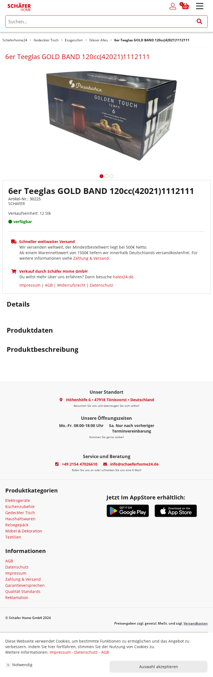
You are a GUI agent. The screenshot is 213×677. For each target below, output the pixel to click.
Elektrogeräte (17, 500)
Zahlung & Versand (91, 258)
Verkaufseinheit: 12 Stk (29, 213)
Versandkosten (196, 623)
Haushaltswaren (20, 518)
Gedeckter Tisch (20, 512)
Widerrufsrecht (71, 285)
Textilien (13, 537)
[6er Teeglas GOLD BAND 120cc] (106, 115)
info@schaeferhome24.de (134, 464)
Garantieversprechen (25, 585)
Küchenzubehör (20, 506)
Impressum (29, 285)
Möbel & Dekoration (23, 531)
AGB (49, 285)
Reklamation (16, 597)
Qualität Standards (22, 591)
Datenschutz (101, 285)
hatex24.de (123, 276)
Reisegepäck (16, 524)
